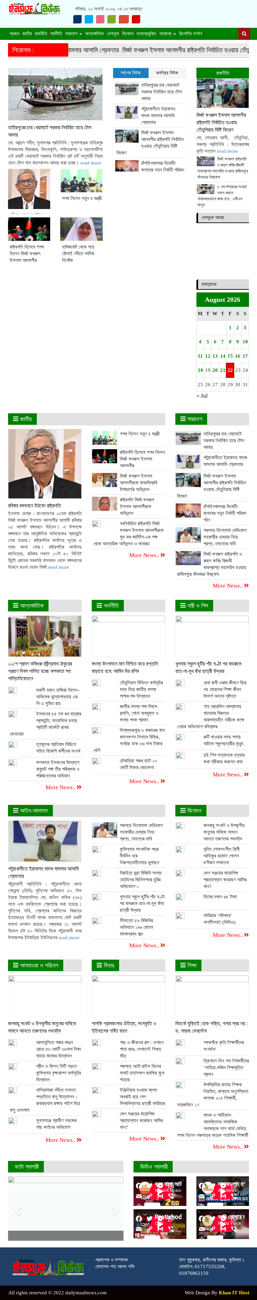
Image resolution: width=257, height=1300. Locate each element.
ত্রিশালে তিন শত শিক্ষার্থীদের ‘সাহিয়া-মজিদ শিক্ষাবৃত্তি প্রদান (226, 1067)
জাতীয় (27, 33)
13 (215, 356)
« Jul (202, 396)
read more (90, 162)
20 (215, 370)
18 (200, 370)
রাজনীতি (41, 33)
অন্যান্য (166, 33)
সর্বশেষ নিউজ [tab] (131, 72)
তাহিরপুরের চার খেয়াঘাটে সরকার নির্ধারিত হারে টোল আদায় (161, 91)
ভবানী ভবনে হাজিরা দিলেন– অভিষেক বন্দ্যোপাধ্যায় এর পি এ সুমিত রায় (58, 696)
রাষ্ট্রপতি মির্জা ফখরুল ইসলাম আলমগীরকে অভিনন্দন (137, 506)
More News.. (144, 555)
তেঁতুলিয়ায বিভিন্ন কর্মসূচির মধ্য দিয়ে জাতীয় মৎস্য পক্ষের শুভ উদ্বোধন (141, 689)
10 (245, 341)
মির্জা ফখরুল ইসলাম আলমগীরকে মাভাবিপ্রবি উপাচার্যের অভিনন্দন (138, 482)
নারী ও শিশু (197, 605)
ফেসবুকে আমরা (212, 217)
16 (237, 356)
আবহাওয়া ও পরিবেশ (38, 965)
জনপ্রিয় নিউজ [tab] (167, 72)
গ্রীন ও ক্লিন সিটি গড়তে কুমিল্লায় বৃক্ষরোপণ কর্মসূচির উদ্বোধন (58, 1073)
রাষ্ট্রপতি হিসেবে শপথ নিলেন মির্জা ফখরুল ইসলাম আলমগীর (27, 253)
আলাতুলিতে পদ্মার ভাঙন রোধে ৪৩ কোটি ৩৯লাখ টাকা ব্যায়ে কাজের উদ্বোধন (58, 1049)
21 (222, 370)
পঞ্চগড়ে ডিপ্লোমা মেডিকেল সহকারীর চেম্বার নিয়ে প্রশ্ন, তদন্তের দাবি (225, 537)
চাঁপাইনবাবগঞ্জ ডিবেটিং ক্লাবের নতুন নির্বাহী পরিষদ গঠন (162, 169)
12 (207, 356)
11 (200, 356)
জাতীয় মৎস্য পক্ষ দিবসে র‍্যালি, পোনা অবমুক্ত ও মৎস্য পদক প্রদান (139, 713)
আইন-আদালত (33, 810)
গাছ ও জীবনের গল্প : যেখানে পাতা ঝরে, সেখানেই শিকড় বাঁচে (142, 1049)
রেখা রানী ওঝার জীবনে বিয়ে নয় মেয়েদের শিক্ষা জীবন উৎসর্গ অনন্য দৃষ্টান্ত (225, 689)
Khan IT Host (234, 1292)
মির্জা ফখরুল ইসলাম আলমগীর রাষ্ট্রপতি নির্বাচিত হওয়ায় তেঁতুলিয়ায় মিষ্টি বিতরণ (221, 122)
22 (230, 370)
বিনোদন (128, 33)
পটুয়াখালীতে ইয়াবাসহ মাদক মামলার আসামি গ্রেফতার (158, 115)
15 (230, 355)
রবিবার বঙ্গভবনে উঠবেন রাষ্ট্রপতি (34, 505)
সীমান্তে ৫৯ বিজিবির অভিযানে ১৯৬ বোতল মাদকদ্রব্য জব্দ (136, 927)
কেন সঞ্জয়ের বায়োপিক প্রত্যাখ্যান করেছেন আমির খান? (225, 879)
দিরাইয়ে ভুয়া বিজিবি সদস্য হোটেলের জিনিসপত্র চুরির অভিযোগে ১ (141, 879)
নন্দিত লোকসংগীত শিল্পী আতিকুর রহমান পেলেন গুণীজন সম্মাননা (221, 855)
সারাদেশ (72, 33)
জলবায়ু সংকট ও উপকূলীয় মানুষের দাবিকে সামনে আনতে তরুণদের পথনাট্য (224, 832)
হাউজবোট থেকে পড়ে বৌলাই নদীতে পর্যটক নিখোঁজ (78, 253)
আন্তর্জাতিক (94, 33)
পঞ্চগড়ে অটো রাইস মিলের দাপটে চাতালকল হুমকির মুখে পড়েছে (142, 1073)
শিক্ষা (191, 965)
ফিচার (108, 965)
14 (222, 356)
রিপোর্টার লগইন (190, 33)
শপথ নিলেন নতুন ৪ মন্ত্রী (82, 198)
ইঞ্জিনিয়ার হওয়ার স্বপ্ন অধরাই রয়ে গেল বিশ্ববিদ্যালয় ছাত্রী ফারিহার (142, 1096)
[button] (16, 1208)
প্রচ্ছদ (14, 33)
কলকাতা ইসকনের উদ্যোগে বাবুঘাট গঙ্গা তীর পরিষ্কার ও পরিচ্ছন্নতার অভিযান (57, 769)
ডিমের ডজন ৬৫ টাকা (220, 896)
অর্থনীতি (56, 33)
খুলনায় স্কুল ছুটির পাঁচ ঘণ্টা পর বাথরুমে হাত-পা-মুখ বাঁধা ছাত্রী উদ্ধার (142, 903)
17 (245, 356)
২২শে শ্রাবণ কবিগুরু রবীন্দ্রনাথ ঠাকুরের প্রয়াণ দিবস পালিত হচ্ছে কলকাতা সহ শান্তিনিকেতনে (40, 671)
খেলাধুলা (113, 33)
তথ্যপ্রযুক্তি (146, 33)
